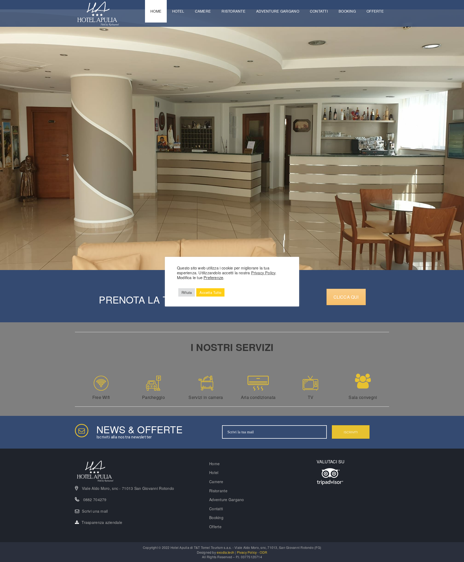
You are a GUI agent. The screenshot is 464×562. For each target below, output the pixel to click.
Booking (347, 11)
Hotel (178, 11)
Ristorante (233, 11)
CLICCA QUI (346, 297)
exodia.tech (225, 552)
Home (155, 11)
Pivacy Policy (247, 552)
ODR (263, 552)
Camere (203, 11)
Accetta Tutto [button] (210, 292)
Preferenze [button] (213, 277)
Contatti (319, 11)
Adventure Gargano (277, 11)
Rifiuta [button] (187, 292)
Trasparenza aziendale (102, 522)
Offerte (375, 11)
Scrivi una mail (95, 511)
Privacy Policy (263, 272)
